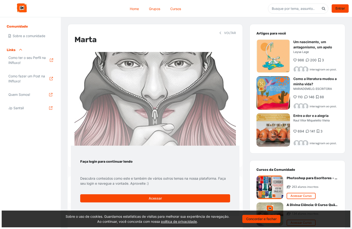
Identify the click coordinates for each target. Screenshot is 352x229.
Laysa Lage (301, 52)
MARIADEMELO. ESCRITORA (312, 89)
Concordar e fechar (261, 219)
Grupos (154, 8)
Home (134, 8)
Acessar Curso (301, 196)
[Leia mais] (273, 56)
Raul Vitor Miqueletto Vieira (311, 120)
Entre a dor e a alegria (311, 116)
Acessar (155, 198)
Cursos (175, 8)
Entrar (340, 8)
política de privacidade (179, 221)
